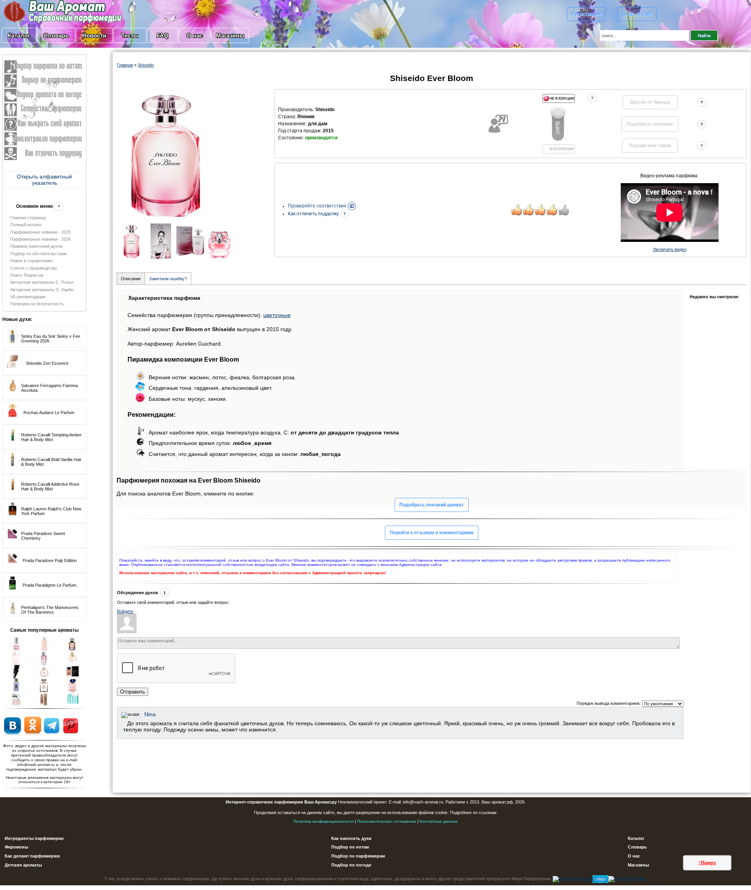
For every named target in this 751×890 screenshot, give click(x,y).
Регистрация (586, 14)
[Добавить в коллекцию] (558, 123)
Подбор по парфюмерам (358, 856)
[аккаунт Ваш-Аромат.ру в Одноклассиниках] (32, 725)
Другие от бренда (650, 102)
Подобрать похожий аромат (431, 505)
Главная (125, 65)
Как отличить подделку (314, 213)
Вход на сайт (637, 14)
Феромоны (16, 847)
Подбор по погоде (351, 865)
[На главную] (43, 11)
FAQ (162, 35)
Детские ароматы (23, 865)
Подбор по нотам (350, 847)
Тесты (130, 35)
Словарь (56, 35)
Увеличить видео (669, 249)
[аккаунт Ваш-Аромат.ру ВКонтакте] (12, 725)
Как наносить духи (351, 838)
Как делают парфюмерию (32, 856)
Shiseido (146, 65)
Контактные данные (439, 821)
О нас (194, 35)
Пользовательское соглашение (386, 821)
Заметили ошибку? (168, 278)
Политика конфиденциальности (323, 821)
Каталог (19, 35)
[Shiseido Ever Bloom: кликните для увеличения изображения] (166, 154)
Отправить (132, 692)
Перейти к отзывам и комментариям (432, 532)
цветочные (277, 315)
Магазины (230, 35)
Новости (94, 35)
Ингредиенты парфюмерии (34, 838)
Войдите (125, 611)
